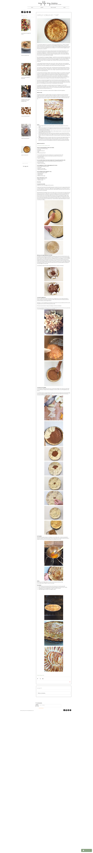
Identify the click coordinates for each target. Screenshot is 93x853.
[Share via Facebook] (37, 678)
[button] (53, 7)
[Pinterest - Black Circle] (30, 12)
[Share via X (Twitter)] (40, 678)
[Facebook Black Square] (22, 12)
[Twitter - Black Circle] (27, 12)
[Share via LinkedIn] (42, 678)
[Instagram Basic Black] (25, 12)
